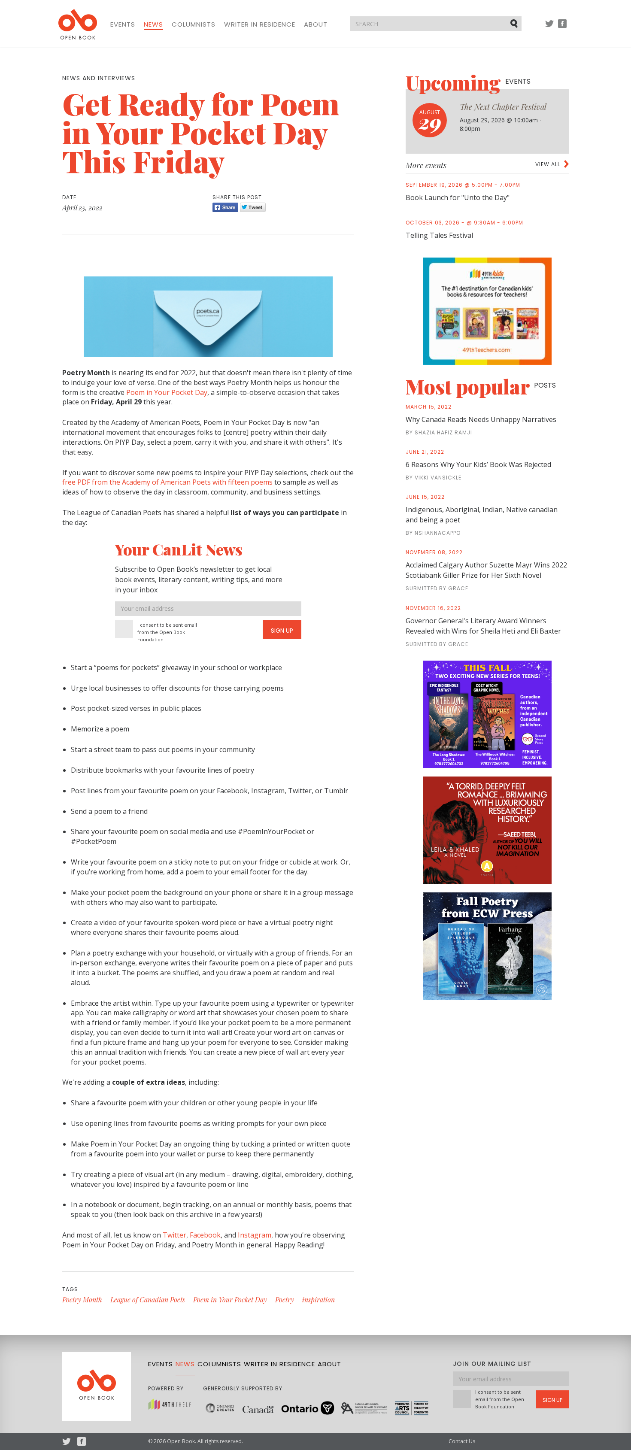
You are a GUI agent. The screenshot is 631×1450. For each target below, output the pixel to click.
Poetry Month (82, 1299)
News (153, 24)
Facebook (562, 27)
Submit (515, 23)
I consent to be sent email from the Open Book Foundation (167, 632)
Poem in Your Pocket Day (166, 392)
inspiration (318, 1299)
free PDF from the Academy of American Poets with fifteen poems (167, 482)
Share (225, 207)
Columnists (193, 24)
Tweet (253, 207)
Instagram (254, 1235)
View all (547, 164)
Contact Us (462, 1441)
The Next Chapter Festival (503, 107)
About (316, 24)
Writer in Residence (259, 24)
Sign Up (282, 630)
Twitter (549, 27)
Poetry (284, 1299)
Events (122, 24)
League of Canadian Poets (147, 1299)
